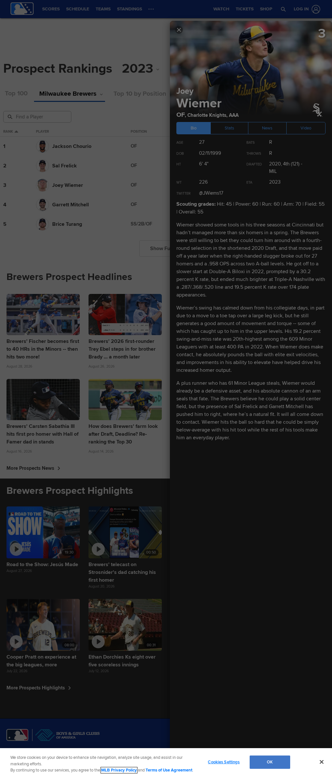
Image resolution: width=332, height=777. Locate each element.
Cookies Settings (224, 761)
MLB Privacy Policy (119, 770)
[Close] (321, 762)
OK (270, 761)
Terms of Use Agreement (169, 770)
